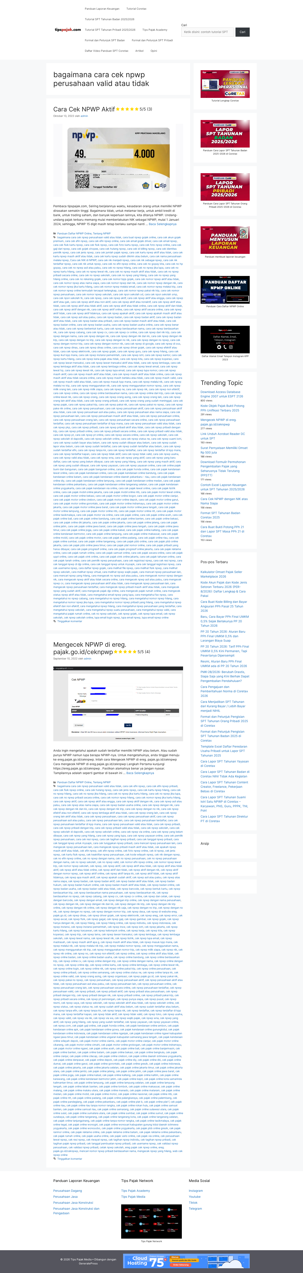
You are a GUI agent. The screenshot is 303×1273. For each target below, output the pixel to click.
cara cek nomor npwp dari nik (117, 282)
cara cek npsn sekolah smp (161, 294)
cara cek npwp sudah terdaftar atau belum (137, 446)
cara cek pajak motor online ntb (98, 510)
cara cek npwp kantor (157, 355)
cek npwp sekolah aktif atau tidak (123, 1002)
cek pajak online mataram (145, 1090)
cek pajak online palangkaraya (119, 1097)
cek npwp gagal (96, 919)
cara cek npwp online (65, 393)
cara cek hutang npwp (112, 248)
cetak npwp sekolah (112, 1147)
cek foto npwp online (135, 850)
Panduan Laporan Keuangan (102, 8)
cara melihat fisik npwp (148, 567)
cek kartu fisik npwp (73, 854)
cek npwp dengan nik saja (111, 907)
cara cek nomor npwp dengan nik (156, 282)
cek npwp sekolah (91, 1002)
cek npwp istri (135, 926)
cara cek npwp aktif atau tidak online (124, 305)
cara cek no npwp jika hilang (89, 793)
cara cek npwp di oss (167, 343)
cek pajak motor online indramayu (161, 1044)
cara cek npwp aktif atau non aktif (90, 301)
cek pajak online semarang (113, 1109)
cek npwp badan (78, 881)
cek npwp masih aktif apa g (83, 942)
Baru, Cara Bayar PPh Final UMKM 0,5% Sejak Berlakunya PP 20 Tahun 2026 (225, 621)
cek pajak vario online (122, 1135)
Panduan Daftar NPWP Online (74, 233)
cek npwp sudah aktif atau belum (113, 1006)
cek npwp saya (70, 1002)
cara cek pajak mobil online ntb (121, 492)
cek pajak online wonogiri (83, 1124)
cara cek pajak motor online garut (158, 499)
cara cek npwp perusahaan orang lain (75, 419)
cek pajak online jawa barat (158, 1071)
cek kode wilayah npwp (139, 854)
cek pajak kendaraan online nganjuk (107, 1033)
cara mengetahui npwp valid (152, 609)
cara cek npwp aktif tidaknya (83, 313)
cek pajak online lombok (113, 1086)
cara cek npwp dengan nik (93, 336)
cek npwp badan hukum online (81, 884)
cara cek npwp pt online (89, 434)
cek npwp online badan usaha (94, 957)
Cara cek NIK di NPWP (83, 260)
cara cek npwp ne (114, 389)
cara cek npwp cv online (123, 332)
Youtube (195, 1196)
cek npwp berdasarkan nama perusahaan (98, 892)
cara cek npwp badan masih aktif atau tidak (139, 320)
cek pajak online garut (74, 1063)
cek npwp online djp (77, 964)
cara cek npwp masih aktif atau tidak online (137, 374)
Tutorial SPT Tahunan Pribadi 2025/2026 (110, 29)
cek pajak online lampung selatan (124, 1082)
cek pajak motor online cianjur (133, 1040)
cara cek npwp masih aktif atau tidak (89, 374)
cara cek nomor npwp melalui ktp (156, 286)
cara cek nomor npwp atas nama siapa (76, 282)
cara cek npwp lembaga (155, 362)
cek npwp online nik (91, 968)
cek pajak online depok (98, 1059)
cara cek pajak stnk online (83, 556)
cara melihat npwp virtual (86, 571)
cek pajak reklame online (85, 1132)
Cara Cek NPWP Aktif (102, 109)
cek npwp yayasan (136, 1021)
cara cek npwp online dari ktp (146, 393)
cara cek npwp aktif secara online (143, 309)
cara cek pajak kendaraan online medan (139, 480)
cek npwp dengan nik (65, 903)
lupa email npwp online (155, 617)
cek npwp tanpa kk (90, 1010)
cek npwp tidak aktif (105, 1014)
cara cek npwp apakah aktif (118, 313)
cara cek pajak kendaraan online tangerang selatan (117, 484)
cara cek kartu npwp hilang (153, 789)
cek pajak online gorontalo (104, 1063)
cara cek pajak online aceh (155, 514)
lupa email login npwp (107, 617)
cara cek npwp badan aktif (138, 317)
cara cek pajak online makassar (141, 533)
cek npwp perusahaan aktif (128, 979)
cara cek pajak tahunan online (157, 556)
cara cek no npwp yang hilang (129, 275)
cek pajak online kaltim (145, 1075)
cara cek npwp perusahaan (88, 408)
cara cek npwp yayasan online (137, 465)
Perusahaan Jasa (65, 1196)
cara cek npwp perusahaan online (159, 415)
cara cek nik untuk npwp (86, 263)
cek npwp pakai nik (166, 976)
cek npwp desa (136, 911)
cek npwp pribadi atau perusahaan (144, 991)
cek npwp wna (150, 1018)
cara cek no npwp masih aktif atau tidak (132, 271)
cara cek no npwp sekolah (94, 275)
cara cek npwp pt (63, 434)
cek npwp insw (116, 926)
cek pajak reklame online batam (119, 1132)
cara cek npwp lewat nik (79, 370)
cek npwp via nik (82, 1018)
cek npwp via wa (103, 1018)
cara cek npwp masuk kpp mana (112, 381)
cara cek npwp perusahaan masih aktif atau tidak (109, 415)
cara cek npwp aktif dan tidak (164, 305)
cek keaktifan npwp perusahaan (105, 854)
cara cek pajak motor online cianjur (157, 495)
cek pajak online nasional (132, 1093)
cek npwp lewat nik (102, 938)
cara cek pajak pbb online (132, 541)
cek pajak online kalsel (88, 1075)
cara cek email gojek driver (135, 240)
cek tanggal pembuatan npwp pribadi (108, 1143)
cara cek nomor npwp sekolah (94, 294)
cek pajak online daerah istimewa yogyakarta (154, 1056)
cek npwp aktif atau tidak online (78, 869)
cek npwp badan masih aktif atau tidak (123, 884)
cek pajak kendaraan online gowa (99, 1029)
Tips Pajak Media (133, 1196)
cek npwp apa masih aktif (80, 877)
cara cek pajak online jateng (143, 522)
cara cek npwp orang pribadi (101, 400)
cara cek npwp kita (131, 358)
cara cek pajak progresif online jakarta (130, 549)
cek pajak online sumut (149, 1113)
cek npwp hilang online (109, 922)
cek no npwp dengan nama (98, 858)
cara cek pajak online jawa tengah (126, 526)
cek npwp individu (135, 922)
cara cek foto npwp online (154, 244)
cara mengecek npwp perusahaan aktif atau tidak (94, 583)
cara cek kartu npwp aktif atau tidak (150, 252)
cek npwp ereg (149, 915)
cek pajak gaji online (84, 1025)
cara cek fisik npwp (95, 244)
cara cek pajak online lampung (104, 533)
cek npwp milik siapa (148, 949)
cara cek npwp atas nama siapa (79, 805)
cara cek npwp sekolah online (102, 438)
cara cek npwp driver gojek (128, 347)
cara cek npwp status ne (135, 438)
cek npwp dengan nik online (78, 907)
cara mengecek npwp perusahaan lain (146, 583)
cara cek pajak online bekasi (161, 518)
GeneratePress (88, 1263)
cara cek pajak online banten (127, 518)
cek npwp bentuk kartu (153, 888)
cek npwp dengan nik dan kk (96, 903)
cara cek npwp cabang (71, 332)
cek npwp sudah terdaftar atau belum (156, 1006)
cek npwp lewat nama (77, 938)
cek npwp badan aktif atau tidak (135, 881)
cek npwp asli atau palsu (146, 877)
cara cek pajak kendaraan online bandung (131, 472)
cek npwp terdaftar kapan (76, 1014)
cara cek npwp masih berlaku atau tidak (119, 377)
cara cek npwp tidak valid (137, 453)
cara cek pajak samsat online (113, 552)
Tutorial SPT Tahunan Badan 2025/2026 (109, 19)
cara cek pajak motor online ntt (137, 510)
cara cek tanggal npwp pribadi (154, 839)
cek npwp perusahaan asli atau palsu (82, 983)
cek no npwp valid (108, 862)
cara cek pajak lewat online (134, 488)
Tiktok (193, 1202)
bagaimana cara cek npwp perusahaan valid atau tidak (89, 237)
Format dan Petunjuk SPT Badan (105, 40)
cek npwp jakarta (154, 926)
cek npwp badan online (160, 884)
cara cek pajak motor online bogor (116, 495)
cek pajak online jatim (128, 1071)
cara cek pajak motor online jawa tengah (133, 507)
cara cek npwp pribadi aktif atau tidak (121, 427)
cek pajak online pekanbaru (99, 1101)
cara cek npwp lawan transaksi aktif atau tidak (112, 362)
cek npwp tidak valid (130, 1014)
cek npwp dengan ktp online (119, 900)
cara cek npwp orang (85, 396)
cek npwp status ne (81, 1006)
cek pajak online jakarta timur (137, 1067)
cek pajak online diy (124, 1059)
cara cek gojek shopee (84, 248)
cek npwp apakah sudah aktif (113, 877)
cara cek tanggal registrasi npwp (155, 564)
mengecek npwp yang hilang (154, 1150)
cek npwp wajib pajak (127, 1018)
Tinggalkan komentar (69, 621)
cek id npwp (156, 850)
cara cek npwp (93, 297)
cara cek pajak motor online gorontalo (75, 503)
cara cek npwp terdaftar (121, 450)
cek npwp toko (152, 1014)
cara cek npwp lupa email (109, 370)
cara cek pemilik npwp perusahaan (101, 560)
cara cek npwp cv (96, 332)
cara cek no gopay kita (150, 263)
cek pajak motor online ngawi (70, 1048)
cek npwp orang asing (88, 976)
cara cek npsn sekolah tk (68, 297)
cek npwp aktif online (91, 873)
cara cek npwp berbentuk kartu (84, 328)
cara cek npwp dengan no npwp (150, 339)
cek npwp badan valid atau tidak (96, 888)
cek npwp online (125, 953)
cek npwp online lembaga (132, 964)
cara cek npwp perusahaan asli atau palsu (91, 412)
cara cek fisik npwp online (68, 789)
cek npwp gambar (135, 919)
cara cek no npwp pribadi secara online (76, 797)
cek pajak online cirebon (113, 1056)
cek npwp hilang (85, 922)
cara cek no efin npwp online (119, 263)
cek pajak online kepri (130, 1078)
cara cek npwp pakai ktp (82, 404)
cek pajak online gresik (134, 1063)
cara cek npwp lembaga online (108, 366)
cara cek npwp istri (132, 355)
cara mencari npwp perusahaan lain (160, 571)
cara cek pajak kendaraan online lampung (90, 480)
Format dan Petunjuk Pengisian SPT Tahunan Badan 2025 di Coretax (222, 736)
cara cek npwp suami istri (166, 438)
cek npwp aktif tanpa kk (120, 873)
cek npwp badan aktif (102, 881)
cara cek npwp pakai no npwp (146, 404)
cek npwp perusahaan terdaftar (150, 987)
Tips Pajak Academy (154, 29)
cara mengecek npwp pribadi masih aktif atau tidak (130, 586)
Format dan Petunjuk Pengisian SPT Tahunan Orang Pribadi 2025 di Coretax (224, 721)
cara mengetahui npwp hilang (97, 606)
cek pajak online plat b (129, 1101)
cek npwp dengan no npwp (74, 911)
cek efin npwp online (110, 850)
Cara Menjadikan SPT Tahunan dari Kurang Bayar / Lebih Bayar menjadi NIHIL (223, 706)
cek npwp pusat (153, 999)
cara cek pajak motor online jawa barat (85, 507)
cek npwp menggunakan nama (160, 945)
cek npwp (96, 865)
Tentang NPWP (102, 233)
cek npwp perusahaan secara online (109, 987)
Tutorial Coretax (136, 8)
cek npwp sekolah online (78, 617)
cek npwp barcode (128, 888)
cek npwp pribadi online (126, 995)
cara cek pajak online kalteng (143, 529)
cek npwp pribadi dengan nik (94, 995)
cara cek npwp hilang (154, 351)
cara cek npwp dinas (65, 347)
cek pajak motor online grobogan (120, 1044)
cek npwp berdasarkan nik (139, 892)
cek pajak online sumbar (120, 1113)
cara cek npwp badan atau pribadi (92, 320)
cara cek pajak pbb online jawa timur (84, 545)
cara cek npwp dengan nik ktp (106, 808)
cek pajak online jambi (73, 1071)
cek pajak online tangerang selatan (157, 1116)
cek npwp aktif (111, 865)
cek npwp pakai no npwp (68, 979)
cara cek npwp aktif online (106, 309)
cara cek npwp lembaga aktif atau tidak (104, 812)
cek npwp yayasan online (163, 1021)
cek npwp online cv (70, 960)
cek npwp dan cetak (155, 896)
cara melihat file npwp (120, 567)
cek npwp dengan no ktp (142, 907)
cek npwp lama (91, 934)
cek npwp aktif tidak (147, 873)
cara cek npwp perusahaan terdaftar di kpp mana (94, 423)
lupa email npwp (130, 617)
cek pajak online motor (103, 1093)
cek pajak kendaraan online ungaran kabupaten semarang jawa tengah (115, 1036)
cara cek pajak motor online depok (117, 499)
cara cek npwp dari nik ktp (153, 332)
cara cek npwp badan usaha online (132, 324)
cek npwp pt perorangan (100, 999)
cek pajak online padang (86, 1097)
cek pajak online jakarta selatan (100, 1067)
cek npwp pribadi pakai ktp (157, 995)
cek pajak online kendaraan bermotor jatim (91, 1078)
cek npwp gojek (127, 613)
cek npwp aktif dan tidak (112, 869)
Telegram (195, 1208)
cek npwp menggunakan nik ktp (72, 949)
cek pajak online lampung (88, 1082)
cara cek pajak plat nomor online (126, 545)
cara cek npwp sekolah (153, 434)
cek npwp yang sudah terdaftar (105, 1021)
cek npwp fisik (76, 919)
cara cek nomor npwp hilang (117, 797)
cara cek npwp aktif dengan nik (71, 309)
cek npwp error (168, 915)
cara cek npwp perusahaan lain (104, 820)
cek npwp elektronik (127, 915)
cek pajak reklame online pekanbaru (160, 1132)
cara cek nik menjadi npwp (113, 260)
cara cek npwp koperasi (158, 358)
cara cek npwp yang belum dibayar (82, 461)
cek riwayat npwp (96, 1139)
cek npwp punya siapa (130, 999)
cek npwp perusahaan (97, 979)
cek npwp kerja (135, 930)
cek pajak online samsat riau (79, 1109)
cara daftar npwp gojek (92, 567)
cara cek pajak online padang (119, 537)
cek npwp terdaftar (138, 1010)
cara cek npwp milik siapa (87, 389)
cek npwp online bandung (128, 957)
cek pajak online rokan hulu (132, 1105)
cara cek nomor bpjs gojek (118, 279)
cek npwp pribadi (85, 991)
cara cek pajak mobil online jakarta (82, 492)
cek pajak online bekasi (119, 1052)
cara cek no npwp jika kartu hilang (127, 793)
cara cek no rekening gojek (85, 279)
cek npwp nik (169, 949)
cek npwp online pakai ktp (120, 968)
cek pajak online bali (127, 1048)
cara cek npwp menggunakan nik (90, 385)
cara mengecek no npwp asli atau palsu (114, 575)
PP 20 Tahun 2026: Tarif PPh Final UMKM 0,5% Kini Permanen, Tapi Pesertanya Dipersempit (225, 651)
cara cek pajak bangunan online (96, 469)
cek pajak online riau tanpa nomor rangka (90, 1105)
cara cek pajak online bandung (91, 518)
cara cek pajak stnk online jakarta (118, 556)
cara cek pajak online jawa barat (86, 526)
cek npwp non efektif (102, 953)
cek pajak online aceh (101, 1048)
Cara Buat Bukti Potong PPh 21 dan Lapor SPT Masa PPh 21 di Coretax (222, 531)
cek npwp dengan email (88, 900)
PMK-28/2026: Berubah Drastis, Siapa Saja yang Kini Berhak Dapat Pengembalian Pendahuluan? (225, 676)
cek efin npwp (88, 850)
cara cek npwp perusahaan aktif (124, 408)
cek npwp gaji (115, 919)
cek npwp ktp (73, 934)
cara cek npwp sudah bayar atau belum (76, 442)
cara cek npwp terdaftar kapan (71, 453)
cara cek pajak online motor (85, 537)
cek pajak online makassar (144, 1086)
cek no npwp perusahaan (131, 858)
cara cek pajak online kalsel (109, 529)
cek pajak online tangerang (81, 1116)
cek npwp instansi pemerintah (88, 926)
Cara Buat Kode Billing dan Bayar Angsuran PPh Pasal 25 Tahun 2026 (224, 606)
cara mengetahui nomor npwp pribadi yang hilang (124, 602)
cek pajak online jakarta (67, 1067)
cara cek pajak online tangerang (96, 541)
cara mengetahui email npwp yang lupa (110, 594)
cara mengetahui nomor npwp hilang (150, 598)
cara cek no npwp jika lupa (147, 267)
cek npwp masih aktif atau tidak (119, 942)
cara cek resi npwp (164, 560)
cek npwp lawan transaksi (117, 934)
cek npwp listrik (124, 938)
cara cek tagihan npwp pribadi (117, 839)
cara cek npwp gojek (103, 351)
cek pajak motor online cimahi (82, 1044)
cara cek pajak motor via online (94, 514)
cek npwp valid (62, 1018)
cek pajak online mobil (76, 1093)
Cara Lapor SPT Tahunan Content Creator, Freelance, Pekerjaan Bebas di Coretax (224, 787)
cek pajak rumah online (66, 1135)
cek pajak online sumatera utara (86, 1113)
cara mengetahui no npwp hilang (108, 598)
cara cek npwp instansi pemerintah (99, 355)
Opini (154, 50)
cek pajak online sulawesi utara (148, 1109)
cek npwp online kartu (103, 964)
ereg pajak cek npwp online (141, 1147)
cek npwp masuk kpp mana (156, 942)
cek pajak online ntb (160, 1093)
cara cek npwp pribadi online (75, 431)
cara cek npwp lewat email (143, 366)
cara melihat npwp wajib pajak (120, 571)
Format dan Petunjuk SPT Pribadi (152, 40)
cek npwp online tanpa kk (158, 972)
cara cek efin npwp (76, 240)
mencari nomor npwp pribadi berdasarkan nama (107, 1150)
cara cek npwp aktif (114, 297)
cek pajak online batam (90, 1052)
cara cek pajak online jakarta (108, 522)
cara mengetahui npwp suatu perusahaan (110, 609)
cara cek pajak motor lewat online (160, 492)
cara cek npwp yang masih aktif (155, 461)
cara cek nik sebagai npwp (146, 260)
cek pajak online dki (149, 1059)
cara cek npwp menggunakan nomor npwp (136, 385)
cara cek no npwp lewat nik (92, 271)
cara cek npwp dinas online (95, 347)
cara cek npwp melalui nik (147, 381)
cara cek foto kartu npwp (123, 244)
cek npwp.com (62, 1025)
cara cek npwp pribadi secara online (115, 431)
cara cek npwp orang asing (115, 396)
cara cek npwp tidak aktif (105, 453)
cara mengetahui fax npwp (150, 594)
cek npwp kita (154, 930)
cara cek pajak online (126, 514)
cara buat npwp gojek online (139, 237)
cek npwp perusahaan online (154, 983)
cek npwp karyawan (80, 930)
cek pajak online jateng (101, 1071)
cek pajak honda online (110, 1025)
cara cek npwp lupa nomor (141, 370)
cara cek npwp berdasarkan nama (124, 328)
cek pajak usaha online (95, 1135)
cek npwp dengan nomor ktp (109, 911)
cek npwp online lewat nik (164, 964)
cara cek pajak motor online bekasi (73, 495)
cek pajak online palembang (155, 1097)
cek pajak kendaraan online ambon (146, 1025)
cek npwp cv (110, 896)
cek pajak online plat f (156, 1101)
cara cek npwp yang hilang (120, 461)
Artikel (139, 50)
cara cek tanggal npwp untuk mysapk (112, 564)
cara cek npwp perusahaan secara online (123, 419)
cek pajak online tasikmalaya (152, 1120)
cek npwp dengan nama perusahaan (159, 900)
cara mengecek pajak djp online (100, 590)
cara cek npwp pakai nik (113, 404)
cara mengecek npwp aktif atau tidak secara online (88, 579)
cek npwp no (80, 953)
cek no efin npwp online (67, 858)
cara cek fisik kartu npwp (68, 244)
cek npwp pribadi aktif (109, 991)
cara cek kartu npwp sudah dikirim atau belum (121, 256)
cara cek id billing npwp (141, 248)
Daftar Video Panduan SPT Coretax (106, 50)
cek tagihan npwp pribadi (155, 1139)
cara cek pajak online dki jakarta (72, 522)
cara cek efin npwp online (104, 240)
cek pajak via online (147, 1135)
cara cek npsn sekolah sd (128, 294)
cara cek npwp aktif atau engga (145, 297)
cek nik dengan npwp (167, 854)
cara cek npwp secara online (121, 434)
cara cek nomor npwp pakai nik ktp (138, 290)
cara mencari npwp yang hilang (71, 575)
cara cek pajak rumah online (78, 552)
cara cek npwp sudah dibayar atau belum (125, 442)
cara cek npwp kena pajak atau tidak (97, 358)
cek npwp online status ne (126, 972)
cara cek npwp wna (101, 457)
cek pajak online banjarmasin (157, 1048)
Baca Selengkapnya (163, 224)
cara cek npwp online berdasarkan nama (103, 393)
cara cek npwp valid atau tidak (71, 457)
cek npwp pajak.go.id (141, 976)
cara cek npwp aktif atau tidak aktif (81, 305)
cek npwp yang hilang (72, 1021)
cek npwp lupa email (150, 613)
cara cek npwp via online (135, 831)
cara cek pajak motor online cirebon (74, 499)
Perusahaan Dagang (67, 1190)
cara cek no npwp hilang (116, 267)
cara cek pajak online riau (152, 537)
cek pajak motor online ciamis (96, 1040)
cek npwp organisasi (115, 976)
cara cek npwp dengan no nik (112, 339)
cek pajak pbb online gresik (152, 1128)
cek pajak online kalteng (116, 1075)
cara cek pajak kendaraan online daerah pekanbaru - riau (116, 476)
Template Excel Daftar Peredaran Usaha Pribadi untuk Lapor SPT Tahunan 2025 (224, 751)
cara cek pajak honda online (132, 469)
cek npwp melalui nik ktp (88, 945)
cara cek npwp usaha (165, 453)
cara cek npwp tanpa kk (92, 450)
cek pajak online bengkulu (149, 1052)
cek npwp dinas (77, 915)
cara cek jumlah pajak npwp (111, 252)
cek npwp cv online (130, 896)
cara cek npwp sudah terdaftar (92, 446)
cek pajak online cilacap (83, 1056)
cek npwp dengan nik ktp (129, 903)
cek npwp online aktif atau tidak (154, 953)
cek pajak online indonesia (164, 1063)
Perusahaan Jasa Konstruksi (73, 1202)
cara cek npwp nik (136, 389)
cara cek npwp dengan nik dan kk (130, 336)
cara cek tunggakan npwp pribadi (112, 843)
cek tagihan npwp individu (124, 1139)
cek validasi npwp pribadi (83, 1147)
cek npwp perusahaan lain (120, 983)
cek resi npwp (76, 1139)
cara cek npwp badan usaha (93, 324)
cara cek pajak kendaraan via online (96, 488)
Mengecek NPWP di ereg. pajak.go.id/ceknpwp (101, 648)
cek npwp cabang (91, 896)
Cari (184, 25)
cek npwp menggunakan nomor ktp (113, 949)
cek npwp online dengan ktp (99, 960)
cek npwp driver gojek (101, 915)
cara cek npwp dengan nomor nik (103, 343)
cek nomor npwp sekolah (74, 865)
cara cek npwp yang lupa (111, 835)
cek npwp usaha (172, 1014)
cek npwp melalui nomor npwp (123, 945)
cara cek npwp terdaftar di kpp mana (158, 450)
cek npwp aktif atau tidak (136, 865)
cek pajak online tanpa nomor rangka (112, 1120)
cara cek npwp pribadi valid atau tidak (159, 431)
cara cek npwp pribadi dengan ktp (73, 827)
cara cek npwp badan (109, 317)
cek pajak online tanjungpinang (71, 1120)
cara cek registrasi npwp (137, 560)
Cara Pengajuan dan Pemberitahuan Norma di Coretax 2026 (224, 691)
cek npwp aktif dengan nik (144, 869)
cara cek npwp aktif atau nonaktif (131, 301)
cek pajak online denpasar (68, 1059)
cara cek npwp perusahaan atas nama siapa (143, 412)
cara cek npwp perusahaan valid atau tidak (149, 423)
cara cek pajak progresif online (89, 549)
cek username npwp (144, 1143)
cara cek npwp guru (129, 351)
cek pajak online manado (113, 1090)
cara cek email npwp (165, 240)
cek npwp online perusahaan (153, 968)
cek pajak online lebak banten (80, 1086)
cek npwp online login (66, 968)
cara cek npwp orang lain (147, 396)
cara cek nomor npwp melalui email (114, 286)
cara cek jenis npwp (82, 252)
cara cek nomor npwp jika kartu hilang (158, 797)
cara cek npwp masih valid (160, 377)
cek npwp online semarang (93, 972)
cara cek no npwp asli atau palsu (81, 267)
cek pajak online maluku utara (80, 1090)
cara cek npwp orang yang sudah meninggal (145, 400)
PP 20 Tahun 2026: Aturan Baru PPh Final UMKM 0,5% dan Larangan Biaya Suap (223, 636)
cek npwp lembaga (145, 934)
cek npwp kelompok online (109, 930)
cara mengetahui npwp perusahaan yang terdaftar (145, 606)
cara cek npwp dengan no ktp (76, 339)
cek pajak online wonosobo (84, 1128)
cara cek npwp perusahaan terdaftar (145, 820)
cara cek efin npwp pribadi (161, 786)
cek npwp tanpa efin (65, 1010)
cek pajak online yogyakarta (118, 1128)
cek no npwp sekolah (104, 613)
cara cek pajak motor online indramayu (122, 503)
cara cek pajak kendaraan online (87, 472)
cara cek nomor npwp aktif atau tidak (157, 279)
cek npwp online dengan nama (135, 960)
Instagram (196, 1190)
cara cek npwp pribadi (85, 427)
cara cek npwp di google (139, 343)
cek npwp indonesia (158, 922)
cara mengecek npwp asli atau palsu (140, 579)
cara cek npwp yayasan (104, 465)
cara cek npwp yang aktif (129, 457)
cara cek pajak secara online (147, 552)
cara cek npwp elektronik (75, 351)
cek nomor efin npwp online (136, 862)
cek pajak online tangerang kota (117, 1116)
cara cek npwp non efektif (164, 389)
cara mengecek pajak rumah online (140, 590)
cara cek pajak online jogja (75, 529)
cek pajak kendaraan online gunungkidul (143, 1029)
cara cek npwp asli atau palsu (77, 317)
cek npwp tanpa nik (113, 1010)
